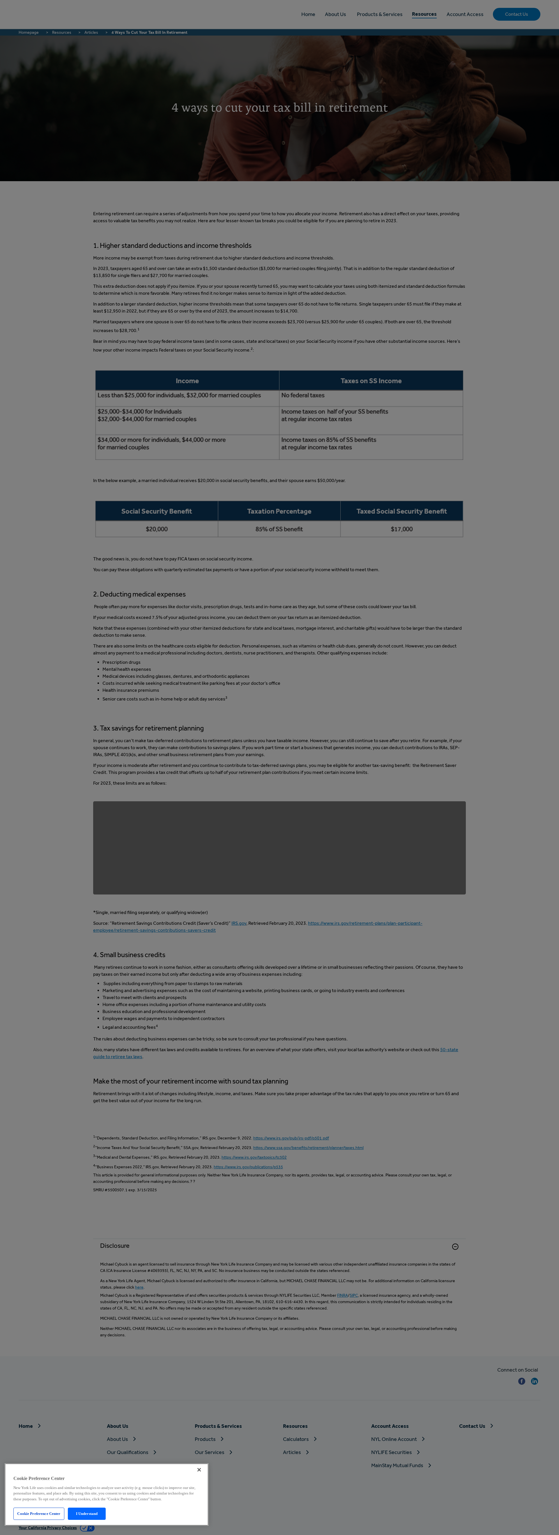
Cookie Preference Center (38, 1513)
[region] (106, 1494)
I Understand (87, 1513)
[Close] (199, 1469)
